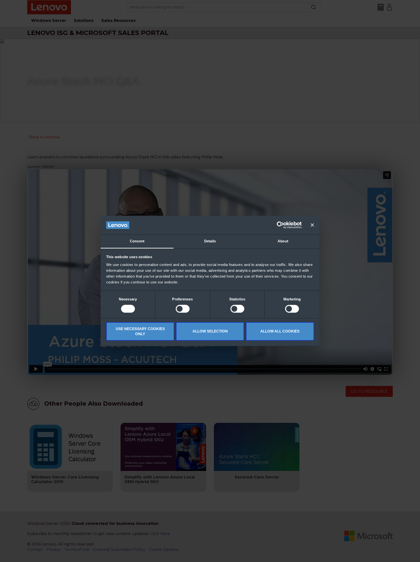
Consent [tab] (137, 241)
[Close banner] (312, 225)
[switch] (183, 309)
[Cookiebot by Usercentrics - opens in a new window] (280, 225)
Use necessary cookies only (140, 331)
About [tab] (283, 241)
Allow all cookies (279, 331)
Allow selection (210, 331)
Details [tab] (210, 241)
